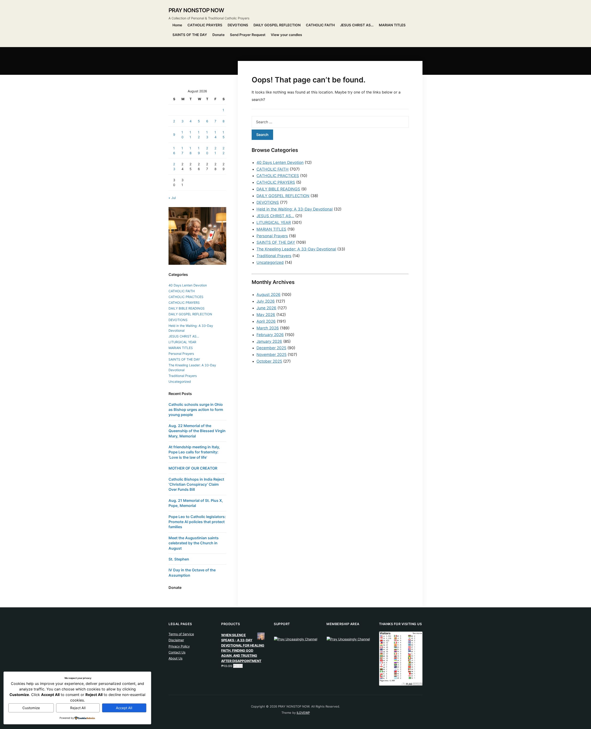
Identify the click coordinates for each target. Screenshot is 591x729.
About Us (175, 658)
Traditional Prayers (273, 255)
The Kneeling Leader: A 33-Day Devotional (296, 249)
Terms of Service (181, 634)
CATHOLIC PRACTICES (277, 175)
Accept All (124, 708)
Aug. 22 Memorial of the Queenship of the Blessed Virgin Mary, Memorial (197, 430)
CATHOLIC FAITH (320, 25)
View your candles (286, 35)
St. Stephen (179, 559)
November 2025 (271, 354)
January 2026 (269, 341)
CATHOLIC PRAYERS (204, 25)
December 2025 (271, 348)
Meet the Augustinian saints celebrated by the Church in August (194, 543)
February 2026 (270, 334)
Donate (218, 35)
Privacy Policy (179, 646)
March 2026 (267, 328)
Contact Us (177, 652)
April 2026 (266, 321)
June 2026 (266, 308)
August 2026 (268, 294)
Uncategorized (270, 262)
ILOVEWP (303, 712)
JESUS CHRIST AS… (357, 25)
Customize (31, 708)
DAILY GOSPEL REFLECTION (277, 25)
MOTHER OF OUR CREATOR (193, 468)
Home (177, 25)
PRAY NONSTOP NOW (196, 10)
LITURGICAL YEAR (273, 222)
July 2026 (265, 301)
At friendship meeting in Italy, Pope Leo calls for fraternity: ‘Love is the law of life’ (194, 452)
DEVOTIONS (238, 25)
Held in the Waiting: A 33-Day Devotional (294, 209)
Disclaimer (176, 640)
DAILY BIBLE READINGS (278, 189)
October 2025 (269, 361)
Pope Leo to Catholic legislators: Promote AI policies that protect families (197, 521)
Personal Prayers (272, 236)
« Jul (172, 198)
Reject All (78, 708)
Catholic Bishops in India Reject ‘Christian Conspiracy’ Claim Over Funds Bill (196, 484)
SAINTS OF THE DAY (189, 35)
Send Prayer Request (247, 35)
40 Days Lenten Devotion (280, 162)
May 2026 (265, 314)
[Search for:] (330, 122)
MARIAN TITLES (392, 25)
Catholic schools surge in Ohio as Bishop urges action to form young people (196, 409)
